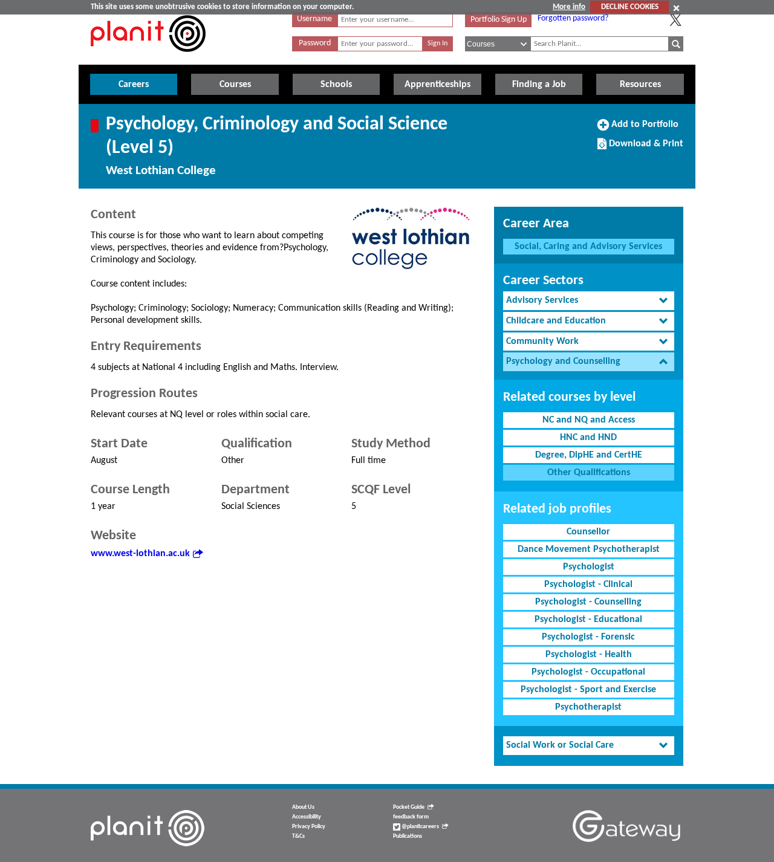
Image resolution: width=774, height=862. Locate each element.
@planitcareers (419, 826)
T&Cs (298, 836)
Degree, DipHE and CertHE (588, 455)
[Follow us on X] (675, 20)
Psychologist (588, 567)
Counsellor (588, 532)
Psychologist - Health (588, 654)
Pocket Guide (408, 807)
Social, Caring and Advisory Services (588, 246)
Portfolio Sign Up (498, 19)
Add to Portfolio (643, 128)
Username (314, 19)
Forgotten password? (573, 18)
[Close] (676, 7)
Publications (407, 836)
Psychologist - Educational (588, 619)
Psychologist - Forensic (588, 637)
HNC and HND (588, 437)
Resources (640, 84)
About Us (303, 807)
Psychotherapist (588, 707)
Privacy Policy (308, 826)
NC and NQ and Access (588, 420)
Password (315, 43)
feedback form (411, 817)
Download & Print (644, 148)
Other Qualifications (588, 473)
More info (569, 7)
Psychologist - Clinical (588, 584)
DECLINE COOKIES (630, 7)
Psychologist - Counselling (588, 602)
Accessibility (306, 817)
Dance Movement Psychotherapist (589, 549)
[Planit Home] (148, 58)
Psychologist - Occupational (588, 672)
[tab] (588, 300)
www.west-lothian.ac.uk (140, 554)
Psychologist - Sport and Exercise (588, 690)
